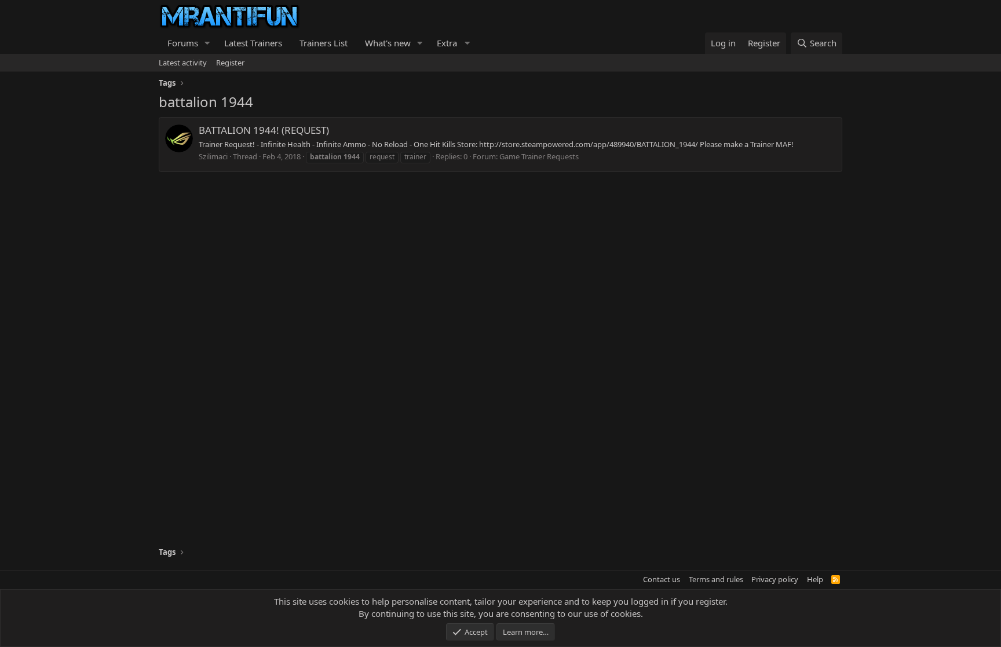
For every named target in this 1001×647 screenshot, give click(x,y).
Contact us (661, 579)
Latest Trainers (253, 43)
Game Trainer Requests (539, 156)
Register (230, 62)
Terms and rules (716, 579)
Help (815, 579)
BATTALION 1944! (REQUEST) (264, 130)
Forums (182, 43)
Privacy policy (774, 579)
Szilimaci (213, 156)
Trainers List (323, 43)
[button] (207, 43)
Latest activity (183, 62)
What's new (388, 43)
